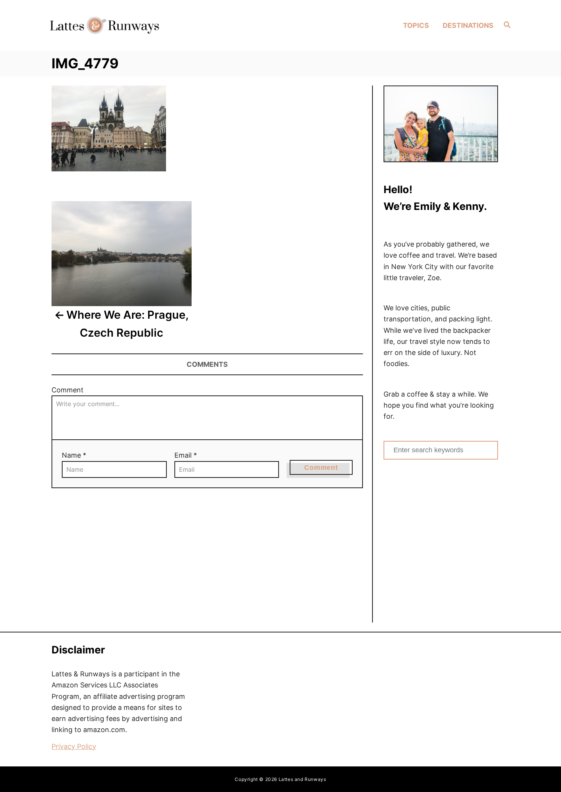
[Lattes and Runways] (104, 25)
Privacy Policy (74, 746)
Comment (68, 390)
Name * (74, 455)
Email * (185, 455)
